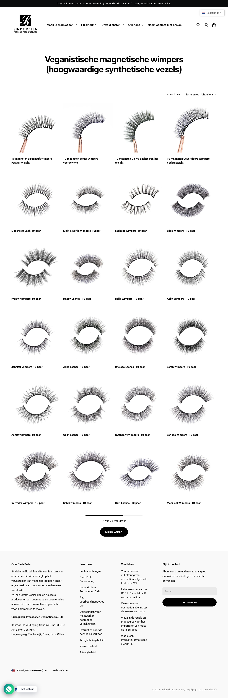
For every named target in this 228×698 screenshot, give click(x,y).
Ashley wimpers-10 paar (26, 434)
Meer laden (114, 531)
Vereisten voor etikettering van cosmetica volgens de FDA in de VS (134, 577)
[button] (212, 13)
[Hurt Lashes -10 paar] (140, 472)
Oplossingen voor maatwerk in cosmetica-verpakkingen (90, 618)
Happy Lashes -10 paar (77, 298)
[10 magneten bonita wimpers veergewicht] (88, 128)
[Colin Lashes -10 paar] (88, 404)
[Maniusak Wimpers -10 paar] (192, 472)
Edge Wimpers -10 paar (181, 230)
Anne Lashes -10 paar (76, 367)
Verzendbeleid (88, 646)
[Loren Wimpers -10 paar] (192, 336)
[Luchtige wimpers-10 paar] (140, 200)
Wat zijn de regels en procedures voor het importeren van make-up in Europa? (134, 623)
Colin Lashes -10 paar (76, 434)
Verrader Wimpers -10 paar (28, 503)
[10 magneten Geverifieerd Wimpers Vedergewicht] (192, 128)
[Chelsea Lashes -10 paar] (140, 336)
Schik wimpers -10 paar (77, 503)
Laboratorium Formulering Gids (90, 589)
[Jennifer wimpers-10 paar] (36, 336)
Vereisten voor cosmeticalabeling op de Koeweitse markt (134, 607)
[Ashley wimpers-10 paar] (36, 404)
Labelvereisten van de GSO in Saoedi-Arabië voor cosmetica (134, 593)
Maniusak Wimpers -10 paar (184, 503)
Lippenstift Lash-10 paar (26, 230)
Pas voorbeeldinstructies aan (92, 601)
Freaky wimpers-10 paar (26, 298)
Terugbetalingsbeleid (92, 640)
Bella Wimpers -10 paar (129, 298)
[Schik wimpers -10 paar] (88, 472)
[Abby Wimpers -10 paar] (192, 268)
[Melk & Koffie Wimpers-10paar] (88, 200)
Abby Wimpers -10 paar (181, 298)
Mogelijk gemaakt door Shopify (201, 689)
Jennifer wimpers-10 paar (27, 367)
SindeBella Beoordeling (87, 579)
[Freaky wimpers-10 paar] (36, 268)
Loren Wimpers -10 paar (181, 367)
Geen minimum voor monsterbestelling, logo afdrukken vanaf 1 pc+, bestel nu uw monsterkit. (114, 3)
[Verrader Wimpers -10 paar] (36, 472)
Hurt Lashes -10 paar (128, 503)
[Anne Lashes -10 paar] (88, 336)
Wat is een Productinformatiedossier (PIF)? (134, 640)
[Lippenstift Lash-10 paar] (36, 200)
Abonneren (189, 602)
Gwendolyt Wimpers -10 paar (132, 434)
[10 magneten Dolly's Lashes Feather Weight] (140, 128)
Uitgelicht (207, 94)
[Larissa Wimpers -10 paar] (192, 404)
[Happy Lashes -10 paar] (88, 268)
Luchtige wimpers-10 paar (131, 230)
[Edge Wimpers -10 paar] (192, 200)
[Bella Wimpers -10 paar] (140, 268)
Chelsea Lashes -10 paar (130, 367)
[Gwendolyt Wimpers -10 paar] (140, 404)
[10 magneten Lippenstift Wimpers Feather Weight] (36, 128)
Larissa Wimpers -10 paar (182, 434)
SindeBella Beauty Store (172, 689)
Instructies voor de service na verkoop (91, 632)
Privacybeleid (87, 652)
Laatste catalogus (90, 571)
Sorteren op (192, 94)
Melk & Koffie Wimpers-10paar (81, 230)
